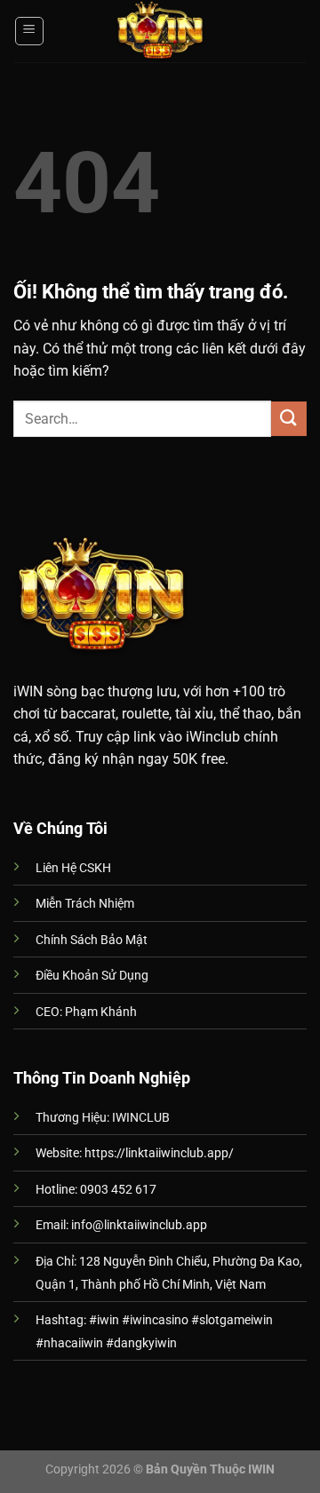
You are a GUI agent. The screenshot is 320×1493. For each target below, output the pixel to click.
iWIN (28, 691)
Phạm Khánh (101, 1012)
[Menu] (29, 31)
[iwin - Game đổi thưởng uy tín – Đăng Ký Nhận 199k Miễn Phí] (160, 31)
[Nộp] (289, 418)
